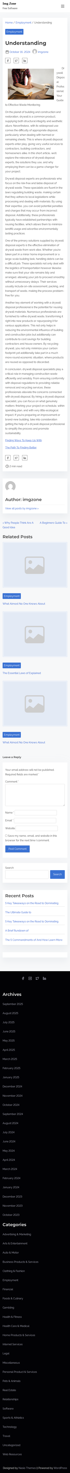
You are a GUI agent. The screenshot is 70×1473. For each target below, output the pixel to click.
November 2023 (12, 1205)
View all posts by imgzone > (22, 508)
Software (8, 1408)
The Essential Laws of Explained (22, 673)
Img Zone (9, 3)
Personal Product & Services (20, 1371)
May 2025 (9, 1040)
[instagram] (30, 979)
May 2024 (9, 1150)
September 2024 (13, 1114)
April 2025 (9, 1049)
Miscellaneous (11, 1362)
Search (9, 867)
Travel (6, 1436)
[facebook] (7, 60)
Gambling (8, 1307)
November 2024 (12, 1095)
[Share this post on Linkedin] (24, 60)
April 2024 (9, 1159)
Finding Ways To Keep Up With (23, 440)
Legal (6, 1353)
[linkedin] (44, 979)
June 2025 (9, 1031)
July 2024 (8, 1132)
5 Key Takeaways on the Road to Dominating (31, 903)
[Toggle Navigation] (62, 6)
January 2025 (11, 1077)
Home (9, 22)
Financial (8, 1289)
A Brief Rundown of (16, 930)
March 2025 (10, 1059)
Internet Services (13, 1344)
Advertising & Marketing (17, 1234)
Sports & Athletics (13, 1417)
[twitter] (16, 60)
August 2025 (10, 1013)
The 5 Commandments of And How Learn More (33, 939)
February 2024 (11, 1178)
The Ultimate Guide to (18, 912)
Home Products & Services (19, 1335)
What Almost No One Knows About (24, 603)
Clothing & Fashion (14, 1271)
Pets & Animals (12, 1381)
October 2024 (11, 1104)
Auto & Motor (11, 1252)
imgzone (43, 52)
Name (9, 812)
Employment (23, 22)
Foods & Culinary (13, 1298)
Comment (12, 781)
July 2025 (8, 1022)
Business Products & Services (20, 1261)
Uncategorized (11, 1445)
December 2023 (12, 1196)
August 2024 (10, 1123)
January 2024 (11, 1187)
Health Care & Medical (16, 1326)
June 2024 (9, 1141)
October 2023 (11, 1214)
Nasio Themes (27, 1468)
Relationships (10, 1399)
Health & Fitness (12, 1316)
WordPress (60, 1468)
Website (10, 828)
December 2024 (12, 1086)
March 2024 (10, 1169)
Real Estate (9, 1390)
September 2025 (13, 1004)
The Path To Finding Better (21, 447)
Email (9, 820)
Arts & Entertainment (15, 1243)
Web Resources (12, 1454)
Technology (10, 1426)
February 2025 (11, 1068)
